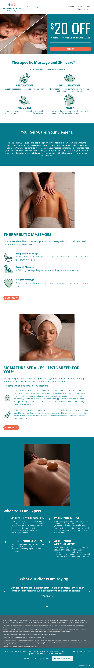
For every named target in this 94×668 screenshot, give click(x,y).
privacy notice (59, 651)
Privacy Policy (7, 646)
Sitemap (33, 646)
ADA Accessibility (25, 646)
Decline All (27, 658)
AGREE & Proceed (62, 658)
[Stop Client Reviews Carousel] (47, 606)
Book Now (70, 49)
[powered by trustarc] (88, 666)
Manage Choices (42, 658)
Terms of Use (16, 646)
